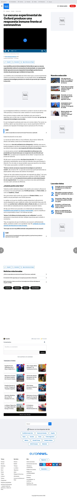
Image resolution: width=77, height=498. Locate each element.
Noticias (8, 11)
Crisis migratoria (50, 436)
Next (2, 470)
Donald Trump (36, 440)
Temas (2, 459)
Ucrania (32, 436)
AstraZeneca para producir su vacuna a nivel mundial (18, 210)
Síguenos (16, 470)
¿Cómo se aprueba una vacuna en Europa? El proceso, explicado (21, 132)
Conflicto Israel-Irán (27, 433)
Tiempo (15, 465)
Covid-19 (7, 287)
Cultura (2, 476)
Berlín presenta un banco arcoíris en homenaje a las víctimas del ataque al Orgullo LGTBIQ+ (22, 282)
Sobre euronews (31, 461)
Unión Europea (34, 444)
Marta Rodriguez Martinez (10, 56)
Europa (2, 461)
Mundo (12, 11)
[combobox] (55, 2)
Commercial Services (32, 463)
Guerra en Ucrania (41, 433)
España (53, 433)
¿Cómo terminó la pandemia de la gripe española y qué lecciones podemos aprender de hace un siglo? (23, 236)
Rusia (24, 436)
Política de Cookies (31, 469)
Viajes (2, 474)
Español (4, 1)
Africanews (16, 476)
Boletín (15, 463)
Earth (2, 467)
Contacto (29, 475)
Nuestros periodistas (6, 482)
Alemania (17, 287)
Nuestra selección (59, 75)
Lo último (16, 467)
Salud (2, 472)
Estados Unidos (48, 440)
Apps (15, 472)
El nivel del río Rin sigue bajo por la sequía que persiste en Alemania (20, 277)
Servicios (16, 459)
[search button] (48, 2)
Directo (73, 6)
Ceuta (39, 436)
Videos (2, 478)
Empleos (29, 477)
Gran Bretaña (35, 287)
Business (3, 465)
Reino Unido (18, 11)
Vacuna (26, 287)
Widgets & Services (18, 474)
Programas (3, 480)
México (26, 440)
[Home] (4, 11)
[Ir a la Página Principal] (6, 6)
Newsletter (44, 469)
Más (28, 459)
